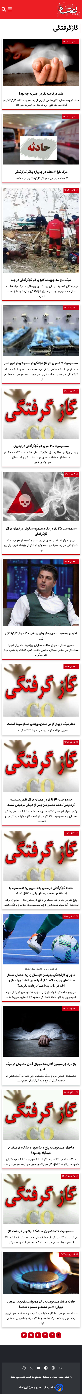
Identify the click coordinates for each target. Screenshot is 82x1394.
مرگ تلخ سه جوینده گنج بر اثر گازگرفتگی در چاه (41, 280)
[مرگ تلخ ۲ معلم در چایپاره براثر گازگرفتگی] (41, 139)
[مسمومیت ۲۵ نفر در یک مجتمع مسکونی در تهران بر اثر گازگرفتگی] (41, 496)
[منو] (10, 9)
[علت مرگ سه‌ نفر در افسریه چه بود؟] (41, 62)
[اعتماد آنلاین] (68, 9)
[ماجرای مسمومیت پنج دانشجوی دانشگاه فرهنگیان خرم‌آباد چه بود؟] (41, 1115)
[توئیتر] (29, 1368)
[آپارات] (22, 1368)
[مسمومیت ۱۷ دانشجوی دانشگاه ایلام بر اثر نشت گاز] (41, 1199)
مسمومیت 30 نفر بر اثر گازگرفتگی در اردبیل (41, 446)
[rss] (59, 1368)
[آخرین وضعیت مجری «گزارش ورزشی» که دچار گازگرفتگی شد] (41, 592)
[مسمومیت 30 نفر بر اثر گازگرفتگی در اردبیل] (41, 414)
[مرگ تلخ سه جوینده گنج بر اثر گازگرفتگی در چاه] (41, 230)
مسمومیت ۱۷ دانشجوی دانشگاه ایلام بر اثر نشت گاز (41, 1231)
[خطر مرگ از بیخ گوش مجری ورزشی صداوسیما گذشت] (41, 690)
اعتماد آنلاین (25, 1377)
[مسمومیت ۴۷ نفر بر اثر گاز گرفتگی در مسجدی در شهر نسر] (41, 330)
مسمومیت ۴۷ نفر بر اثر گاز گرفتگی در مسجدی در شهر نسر (41, 363)
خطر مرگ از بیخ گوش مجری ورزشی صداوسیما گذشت (41, 724)
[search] (4, 9)
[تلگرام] (44, 1368)
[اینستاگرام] (51, 1368)
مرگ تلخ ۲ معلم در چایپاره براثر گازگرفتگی (41, 172)
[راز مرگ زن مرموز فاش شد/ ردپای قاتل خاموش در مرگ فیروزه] (41, 1031)
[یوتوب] (36, 1368)
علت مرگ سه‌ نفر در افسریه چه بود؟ (41, 93)
